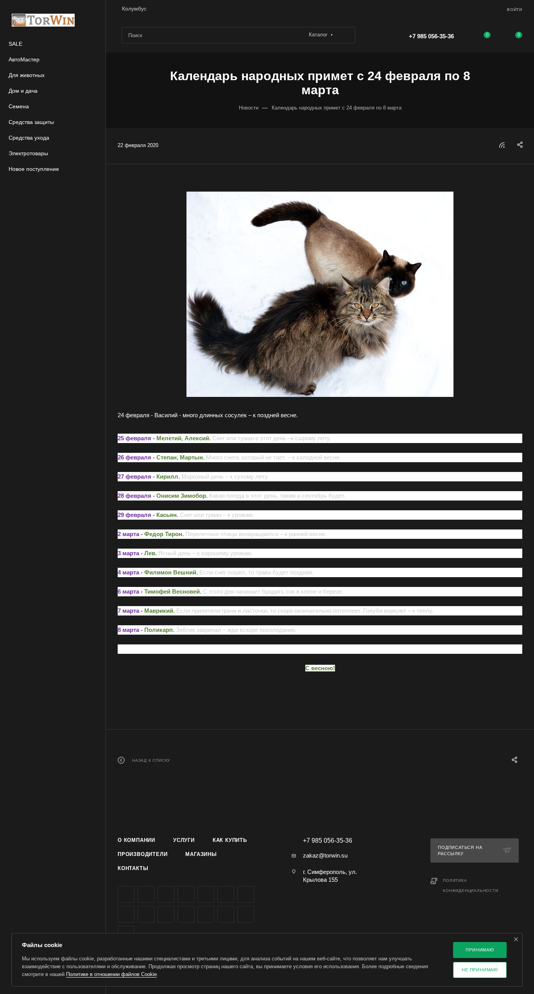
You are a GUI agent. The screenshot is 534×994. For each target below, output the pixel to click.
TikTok (205, 914)
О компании (136, 840)
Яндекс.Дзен (185, 914)
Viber (146, 914)
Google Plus (126, 914)
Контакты (133, 868)
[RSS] (502, 145)
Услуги (184, 840)
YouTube (225, 894)
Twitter (166, 894)
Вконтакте (126, 894)
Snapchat (245, 914)
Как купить (230, 840)
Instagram (185, 894)
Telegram (205, 894)
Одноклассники (245, 894)
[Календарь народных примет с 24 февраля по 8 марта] (320, 294)
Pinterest (225, 914)
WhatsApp (166, 914)
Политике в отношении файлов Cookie (111, 974)
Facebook (146, 894)
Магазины (201, 854)
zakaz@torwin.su (325, 855)
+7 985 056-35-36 (431, 36)
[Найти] (345, 35)
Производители (142, 854)
